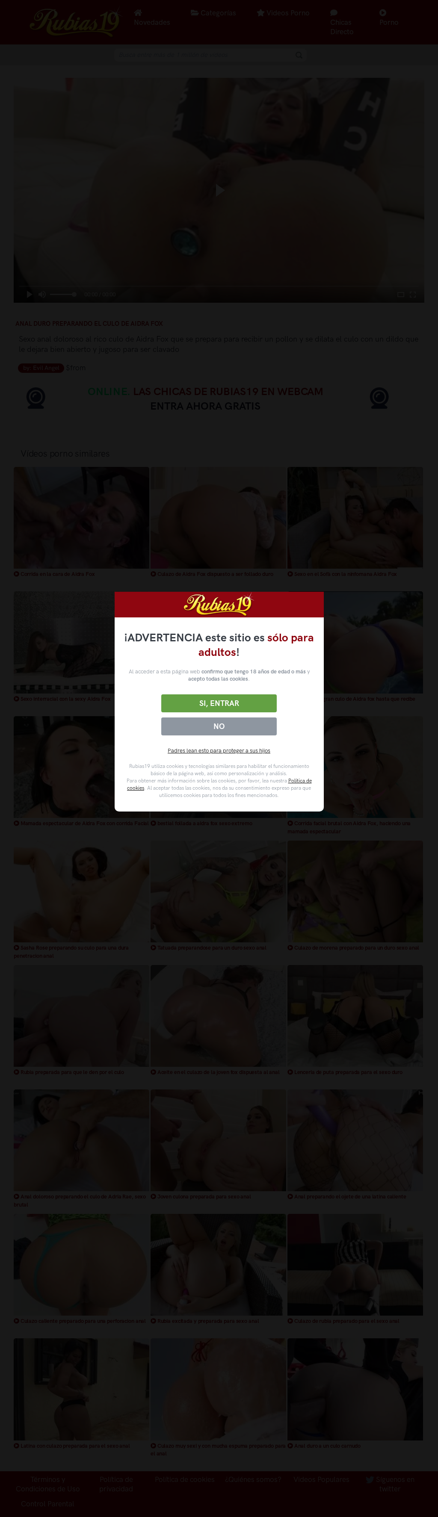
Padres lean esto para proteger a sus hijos (219, 750)
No (219, 726)
